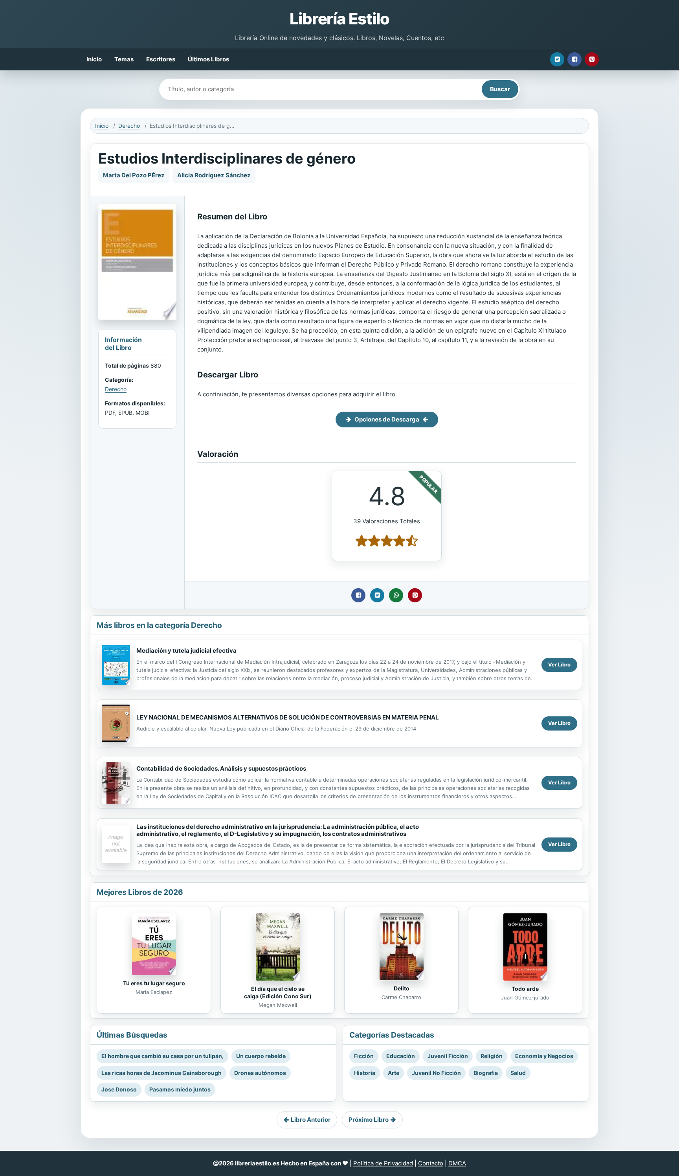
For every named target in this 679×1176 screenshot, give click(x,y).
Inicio (94, 59)
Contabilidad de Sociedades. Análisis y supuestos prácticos (221, 768)
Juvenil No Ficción (436, 1072)
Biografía (485, 1072)
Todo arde (525, 988)
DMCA (457, 1163)
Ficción (364, 1056)
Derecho (129, 125)
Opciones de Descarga (386, 419)
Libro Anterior (310, 1119)
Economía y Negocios (544, 1056)
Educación (400, 1056)
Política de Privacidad (383, 1163)
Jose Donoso (119, 1089)
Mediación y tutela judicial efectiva (186, 650)
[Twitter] (557, 59)
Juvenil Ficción (448, 1056)
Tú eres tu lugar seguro (154, 983)
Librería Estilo (339, 18)
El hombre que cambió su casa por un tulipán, (162, 1056)
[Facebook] (574, 59)
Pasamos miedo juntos (180, 1089)
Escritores (160, 59)
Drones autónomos (260, 1072)
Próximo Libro (369, 1119)
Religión (492, 1056)
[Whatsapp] (396, 595)
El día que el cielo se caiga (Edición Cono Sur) (278, 992)
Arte (393, 1072)
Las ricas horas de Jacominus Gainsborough (161, 1072)
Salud (518, 1072)
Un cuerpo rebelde (261, 1056)
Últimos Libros (208, 59)
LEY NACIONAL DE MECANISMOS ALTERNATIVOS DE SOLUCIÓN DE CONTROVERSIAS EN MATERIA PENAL (287, 717)
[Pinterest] (592, 59)
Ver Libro (559, 664)
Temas (124, 59)
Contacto (430, 1163)
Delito (401, 988)
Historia (364, 1072)
